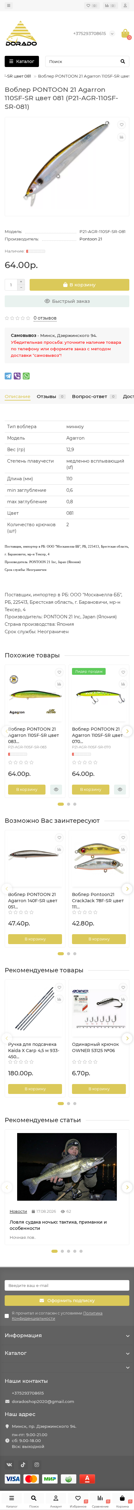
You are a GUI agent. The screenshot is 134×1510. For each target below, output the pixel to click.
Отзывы (50, 396)
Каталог (15, 1353)
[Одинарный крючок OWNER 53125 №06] (99, 1008)
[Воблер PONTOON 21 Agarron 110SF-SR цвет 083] (35, 694)
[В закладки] (121, 124)
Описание (18, 396)
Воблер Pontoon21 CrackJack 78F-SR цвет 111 (98, 901)
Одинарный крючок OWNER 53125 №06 (95, 1047)
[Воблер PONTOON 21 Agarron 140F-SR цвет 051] (35, 859)
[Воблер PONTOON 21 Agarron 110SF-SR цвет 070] (99, 694)
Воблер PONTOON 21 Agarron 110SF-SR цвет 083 (33, 735)
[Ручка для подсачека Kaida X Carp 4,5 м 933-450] (35, 1008)
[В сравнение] (121, 137)
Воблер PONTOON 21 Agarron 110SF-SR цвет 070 (97, 735)
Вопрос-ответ (93, 396)
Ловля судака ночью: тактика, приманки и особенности (58, 1225)
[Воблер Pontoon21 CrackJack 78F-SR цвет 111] (99, 859)
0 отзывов (45, 318)
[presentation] (7, 731)
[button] (61, 804)
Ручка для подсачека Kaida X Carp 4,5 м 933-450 (33, 1051)
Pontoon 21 (90, 238)
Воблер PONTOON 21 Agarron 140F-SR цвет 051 (32, 901)
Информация (23, 1335)
